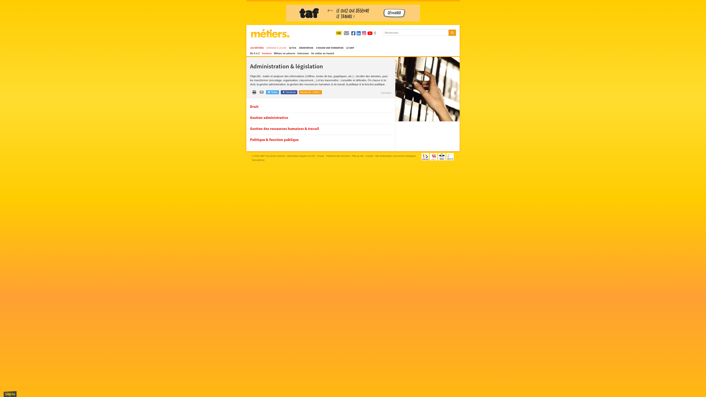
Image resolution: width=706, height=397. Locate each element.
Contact (369, 156)
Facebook (290, 92)
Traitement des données (338, 156)
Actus (292, 48)
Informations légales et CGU (301, 156)
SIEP (262, 156)
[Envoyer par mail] (262, 92)
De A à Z (255, 53)
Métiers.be (270, 33)
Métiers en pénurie (284, 53)
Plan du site (358, 156)
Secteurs (267, 53)
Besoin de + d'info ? (310, 92)
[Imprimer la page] (254, 92)
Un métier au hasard (322, 53)
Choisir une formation (329, 48)
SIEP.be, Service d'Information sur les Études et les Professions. (10, 394)
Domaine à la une (276, 48)
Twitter (273, 92)
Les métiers (257, 48)
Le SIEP (350, 48)
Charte (320, 156)
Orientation (306, 48)
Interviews (303, 53)
